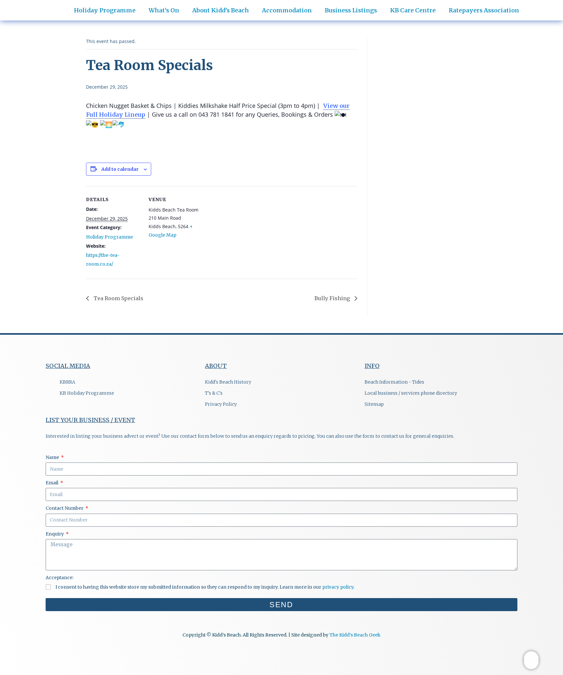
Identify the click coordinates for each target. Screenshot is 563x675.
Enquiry (55, 534)
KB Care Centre (413, 10)
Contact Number (65, 508)
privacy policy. (338, 587)
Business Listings (351, 10)
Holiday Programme (109, 237)
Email (52, 483)
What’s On (164, 10)
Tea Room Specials (117, 298)
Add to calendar (119, 169)
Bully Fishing (332, 298)
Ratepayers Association (484, 10)
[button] (546, 7)
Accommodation (287, 10)
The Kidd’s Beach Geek (355, 635)
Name (53, 457)
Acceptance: (59, 577)
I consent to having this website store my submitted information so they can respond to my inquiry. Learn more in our (204, 587)
